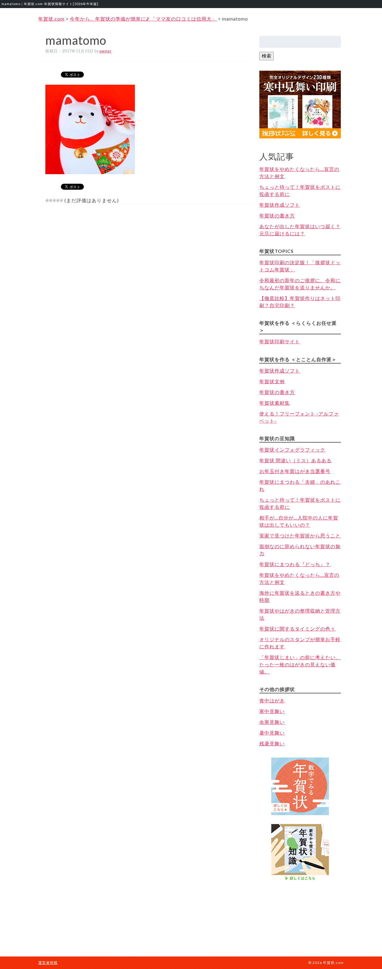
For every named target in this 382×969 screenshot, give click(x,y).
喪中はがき (272, 700)
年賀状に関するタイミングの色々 (297, 628)
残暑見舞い (272, 743)
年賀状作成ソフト (279, 205)
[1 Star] (47, 200)
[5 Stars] (61, 200)
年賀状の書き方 (277, 215)
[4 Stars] (58, 200)
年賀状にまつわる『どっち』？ (294, 564)
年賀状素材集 (274, 403)
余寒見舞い (272, 722)
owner (105, 51)
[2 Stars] (51, 200)
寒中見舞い (272, 711)
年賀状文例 (272, 381)
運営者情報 (48, 962)
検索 (266, 55)
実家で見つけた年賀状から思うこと (300, 535)
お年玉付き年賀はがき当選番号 (294, 471)
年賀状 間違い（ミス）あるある (295, 460)
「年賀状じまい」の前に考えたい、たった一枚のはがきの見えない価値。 (300, 664)
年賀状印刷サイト (279, 341)
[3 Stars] (54, 200)
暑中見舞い (272, 732)
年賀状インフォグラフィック (292, 449)
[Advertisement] (300, 913)
